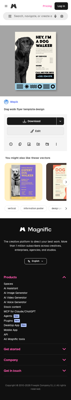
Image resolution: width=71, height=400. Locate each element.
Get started (12, 349)
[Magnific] (35, 230)
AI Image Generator (15, 293)
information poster (34, 208)
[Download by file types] (60, 121)
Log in (61, 6)
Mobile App (10, 330)
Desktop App (15, 325)
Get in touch (12, 371)
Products (10, 277)
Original (24, 32)
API (6, 334)
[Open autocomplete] (8, 16)
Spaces (8, 283)
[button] (35, 261)
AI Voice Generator (15, 302)
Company (11, 360)
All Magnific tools (14, 339)
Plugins (11, 320)
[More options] (56, 144)
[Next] (66, 182)
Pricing (47, 6)
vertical (12, 208)
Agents (11, 316)
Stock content (12, 307)
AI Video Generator (15, 297)
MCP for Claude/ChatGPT (20, 311)
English (35, 261)
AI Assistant (11, 288)
